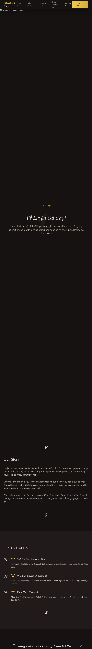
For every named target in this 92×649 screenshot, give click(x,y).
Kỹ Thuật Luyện (42, 4)
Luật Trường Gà (55, 4)
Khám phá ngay (80, 4)
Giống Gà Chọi (30, 4)
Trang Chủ (19, 4)
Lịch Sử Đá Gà (68, 4)
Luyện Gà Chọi (9, 4)
